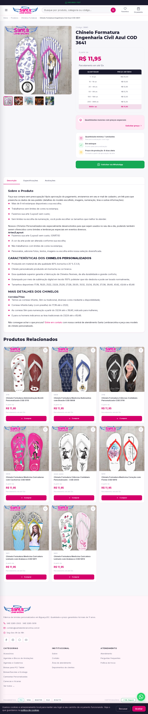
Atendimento (106, 653)
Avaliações (50, 180)
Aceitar (139, 709)
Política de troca (108, 663)
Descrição (11, 180)
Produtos (14, 18)
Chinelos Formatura (29, 18)
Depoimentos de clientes (63, 667)
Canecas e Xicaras (12, 681)
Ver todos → (9, 686)
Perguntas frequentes (110, 658)
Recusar (123, 709)
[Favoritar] (45, 350)
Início (5, 18)
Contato (55, 658)
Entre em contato (53, 322)
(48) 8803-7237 (74, 2)
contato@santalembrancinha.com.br (23, 628)
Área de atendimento (61, 663)
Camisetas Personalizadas (15, 676)
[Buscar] (113, 10)
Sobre (54, 653)
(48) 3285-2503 (14, 623)
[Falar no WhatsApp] (141, 697)
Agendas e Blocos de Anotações (18, 658)
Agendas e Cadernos (13, 663)
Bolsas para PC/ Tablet (13, 667)
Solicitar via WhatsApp (112, 164)
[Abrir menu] (6, 10)
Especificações (30, 180)
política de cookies (30, 710)
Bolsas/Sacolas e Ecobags (15, 672)
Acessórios (8, 653)
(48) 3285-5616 (29, 623)
